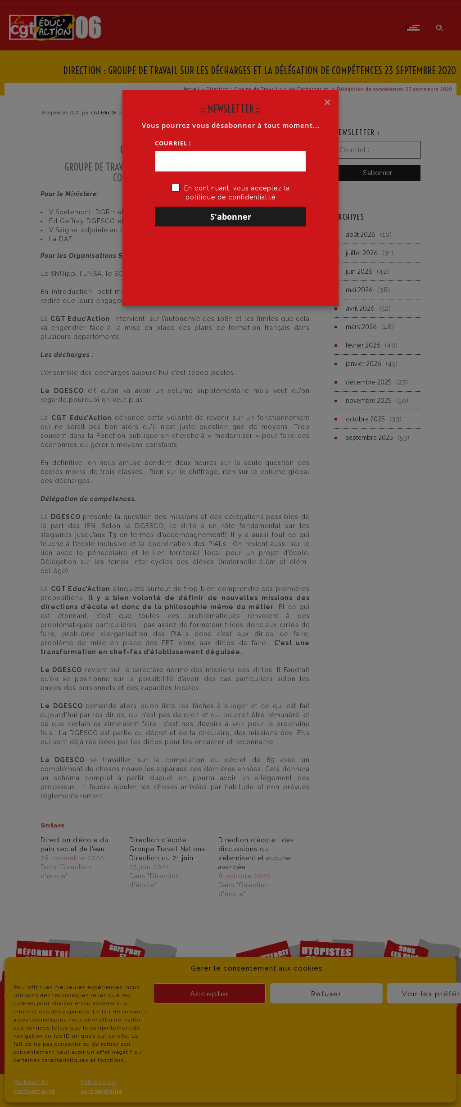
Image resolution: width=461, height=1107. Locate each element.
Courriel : (173, 143)
